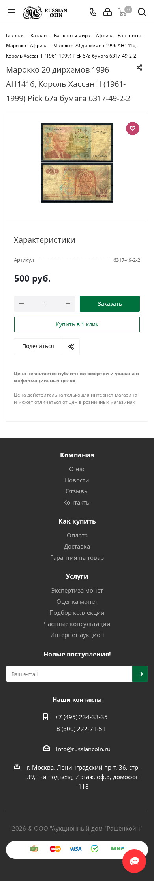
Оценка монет (77, 601)
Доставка (77, 546)
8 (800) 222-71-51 (81, 729)
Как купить (77, 521)
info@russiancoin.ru (83, 749)
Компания (77, 455)
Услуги (77, 576)
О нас (77, 469)
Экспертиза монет (77, 590)
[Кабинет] (107, 12)
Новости (77, 480)
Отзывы (77, 491)
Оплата (77, 535)
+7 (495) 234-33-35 (81, 717)
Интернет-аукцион (77, 635)
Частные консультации (77, 624)
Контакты (77, 502)
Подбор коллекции (77, 612)
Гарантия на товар (77, 557)
